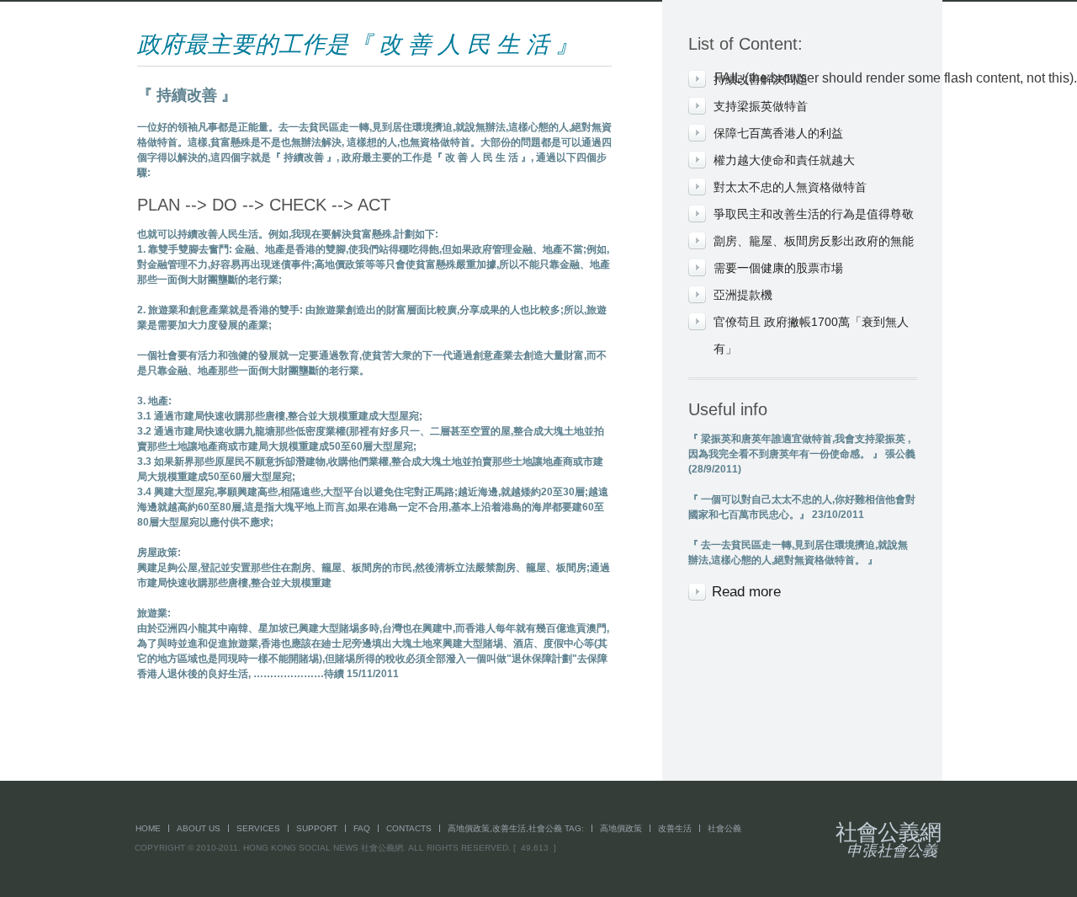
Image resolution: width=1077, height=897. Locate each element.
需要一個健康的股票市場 (778, 268)
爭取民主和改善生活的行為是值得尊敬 (814, 214)
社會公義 (724, 828)
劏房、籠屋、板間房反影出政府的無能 (814, 241)
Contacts (409, 828)
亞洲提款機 (743, 295)
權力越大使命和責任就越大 (784, 160)
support (316, 828)
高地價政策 (621, 828)
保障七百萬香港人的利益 (778, 133)
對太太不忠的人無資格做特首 (790, 187)
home (148, 828)
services (258, 828)
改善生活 (675, 828)
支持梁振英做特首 (761, 106)
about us (198, 828)
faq (361, 828)
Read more (746, 592)
